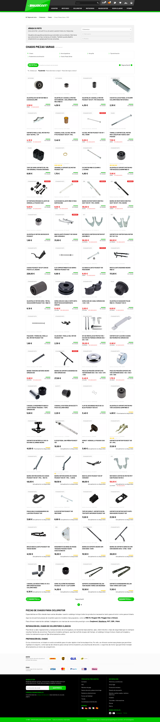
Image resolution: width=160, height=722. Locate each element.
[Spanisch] (97, 708)
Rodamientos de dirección (36, 56)
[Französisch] (82, 708)
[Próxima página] (131, 65)
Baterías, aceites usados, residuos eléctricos (118, 693)
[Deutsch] (86, 708)
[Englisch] (90, 708)
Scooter (54, 8)
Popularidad (41, 70)
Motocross (90, 8)
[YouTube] (114, 713)
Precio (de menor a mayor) (53, 70)
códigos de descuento (43, 695)
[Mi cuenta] (115, 3)
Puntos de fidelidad (86, 696)
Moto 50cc (65, 8)
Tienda (83, 699)
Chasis (50, 17)
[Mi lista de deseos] (120, 3)
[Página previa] (120, 65)
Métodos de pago (86, 687)
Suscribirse (57, 688)
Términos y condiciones (115, 681)
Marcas (111, 703)
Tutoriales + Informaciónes (116, 700)
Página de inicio (32, 17)
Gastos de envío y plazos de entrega (91, 690)
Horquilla (91, 53)
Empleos (111, 697)
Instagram (119, 713)
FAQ (82, 684)
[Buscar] (97, 2)
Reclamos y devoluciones (88, 693)
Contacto (84, 681)
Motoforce (102, 621)
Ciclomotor (77, 8)
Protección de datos (114, 687)
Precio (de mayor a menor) (69, 70)
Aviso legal (112, 684)
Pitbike (129, 8)
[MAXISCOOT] (37, 5)
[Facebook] (110, 713)
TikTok (125, 713)
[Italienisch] (93, 708)
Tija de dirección (115, 53)
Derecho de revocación (115, 690)
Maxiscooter (103, 8)
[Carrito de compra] (131, 3)
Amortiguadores (65, 53)
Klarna (111, 706)
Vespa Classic (117, 8)
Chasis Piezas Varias (66, 56)
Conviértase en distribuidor (89, 702)
